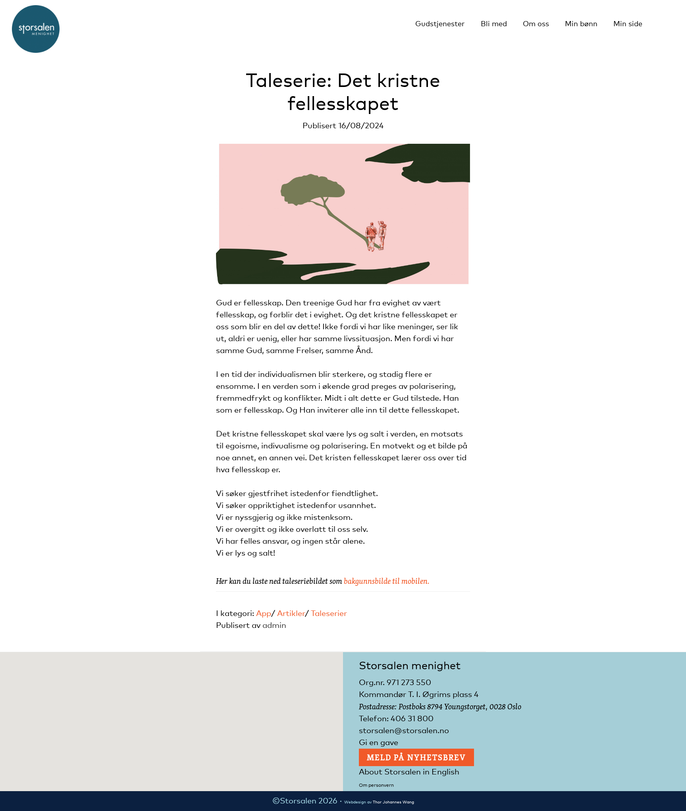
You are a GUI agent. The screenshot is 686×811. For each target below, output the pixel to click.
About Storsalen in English (409, 772)
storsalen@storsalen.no (404, 731)
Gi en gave (378, 743)
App (263, 614)
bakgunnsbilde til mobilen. (387, 580)
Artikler (291, 614)
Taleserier (329, 614)
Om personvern (376, 785)
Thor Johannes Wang (393, 802)
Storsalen (36, 29)
